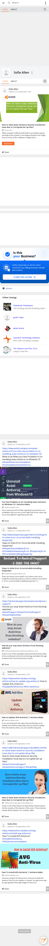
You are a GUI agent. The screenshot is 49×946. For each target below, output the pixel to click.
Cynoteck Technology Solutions (26, 337)
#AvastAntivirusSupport (13, 767)
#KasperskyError (38, 551)
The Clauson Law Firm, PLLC (25, 348)
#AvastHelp (31, 767)
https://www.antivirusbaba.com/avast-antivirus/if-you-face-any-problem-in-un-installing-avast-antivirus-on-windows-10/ (22, 451)
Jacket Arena (18, 328)
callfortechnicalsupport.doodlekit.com (19, 803)
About (14, 9)
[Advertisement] (24, 38)
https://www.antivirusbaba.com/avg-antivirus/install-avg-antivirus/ (19, 832)
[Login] (45, 3)
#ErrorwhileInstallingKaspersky (17, 554)
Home (5, 9)
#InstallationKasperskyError (15, 551)
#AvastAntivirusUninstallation (16, 462)
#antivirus (34, 686)
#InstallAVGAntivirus (12, 838)
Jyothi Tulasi (18, 317)
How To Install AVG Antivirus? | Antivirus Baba (22, 872)
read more (8, 143)
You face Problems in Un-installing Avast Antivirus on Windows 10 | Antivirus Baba (24, 503)
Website (9, 288)
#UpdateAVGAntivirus (12, 686)
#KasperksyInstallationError (15, 548)
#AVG (26, 686)
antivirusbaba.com (12, 507)
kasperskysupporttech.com (15, 573)
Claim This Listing (23, 277)
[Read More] (47, 521)
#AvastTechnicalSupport (29, 612)
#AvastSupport (9, 612)
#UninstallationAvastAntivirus (16, 464)
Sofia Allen (13, 89)
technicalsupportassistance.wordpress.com (21, 651)
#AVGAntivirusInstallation (14, 841)
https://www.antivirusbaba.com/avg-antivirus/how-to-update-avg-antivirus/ (20, 680)
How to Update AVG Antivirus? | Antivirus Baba (22, 717)
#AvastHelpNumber (11, 614)
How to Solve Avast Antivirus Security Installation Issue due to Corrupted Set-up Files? (23, 126)
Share (6, 152)
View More (24, 931)
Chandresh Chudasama (23, 305)
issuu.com (8, 130)
